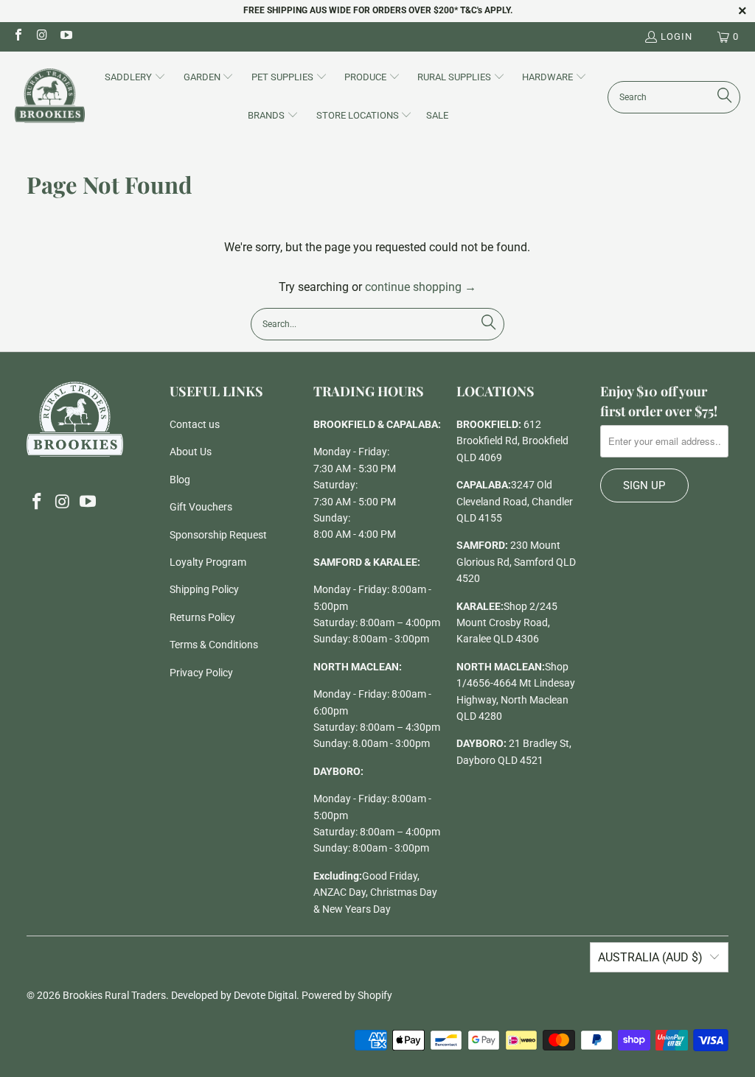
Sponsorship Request (218, 535)
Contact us (195, 424)
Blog (180, 479)
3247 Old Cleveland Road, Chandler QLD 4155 (514, 501)
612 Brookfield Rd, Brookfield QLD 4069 (512, 440)
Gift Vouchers (201, 507)
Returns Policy (202, 617)
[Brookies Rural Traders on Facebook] (17, 36)
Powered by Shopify (347, 995)
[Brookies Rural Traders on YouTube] (65, 36)
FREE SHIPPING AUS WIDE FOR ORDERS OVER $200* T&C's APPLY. (377, 10)
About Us (191, 451)
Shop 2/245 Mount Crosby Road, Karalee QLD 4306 (506, 622)
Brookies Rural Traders (114, 995)
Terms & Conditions (214, 644)
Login (676, 36)
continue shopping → (420, 287)
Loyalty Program (208, 562)
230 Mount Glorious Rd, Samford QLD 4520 (516, 561)
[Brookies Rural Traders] (50, 97)
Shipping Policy (204, 589)
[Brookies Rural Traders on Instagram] (41, 36)
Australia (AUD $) (650, 957)
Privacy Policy (201, 672)
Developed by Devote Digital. (235, 995)
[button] (135, 78)
